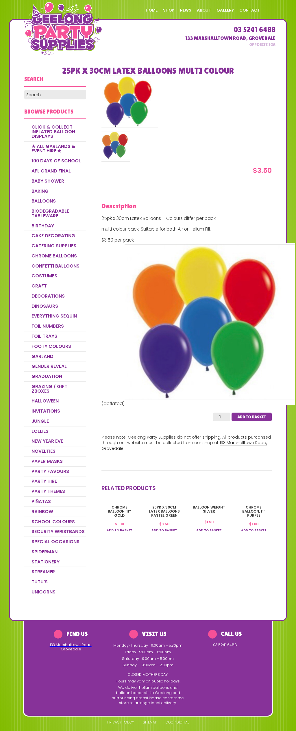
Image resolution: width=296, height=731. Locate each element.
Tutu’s (40, 581)
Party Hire (44, 481)
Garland (42, 356)
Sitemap (150, 722)
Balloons (44, 201)
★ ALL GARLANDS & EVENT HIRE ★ (53, 148)
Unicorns (44, 592)
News (185, 10)
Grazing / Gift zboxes (49, 388)
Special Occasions (55, 541)
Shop (168, 10)
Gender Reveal (49, 366)
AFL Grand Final (51, 171)
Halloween (45, 401)
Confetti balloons (55, 266)
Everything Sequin (54, 316)
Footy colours (51, 346)
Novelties (44, 451)
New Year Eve (47, 441)
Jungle (40, 421)
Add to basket (251, 417)
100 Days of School (56, 160)
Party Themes (48, 491)
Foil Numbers (48, 326)
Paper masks (47, 461)
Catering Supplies (54, 245)
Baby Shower (48, 181)
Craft (39, 286)
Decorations (48, 296)
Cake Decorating (53, 235)
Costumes (44, 275)
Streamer (43, 571)
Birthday (43, 225)
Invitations (46, 411)
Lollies (40, 431)
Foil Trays (44, 336)
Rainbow (42, 511)
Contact (249, 10)
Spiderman (45, 551)
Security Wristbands (58, 531)
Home (152, 10)
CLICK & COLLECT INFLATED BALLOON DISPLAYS (53, 132)
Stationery (46, 562)
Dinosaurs (45, 306)
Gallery (225, 10)
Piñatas (41, 501)
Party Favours (50, 471)
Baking (40, 191)
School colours (53, 521)
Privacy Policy (120, 722)
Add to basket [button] (119, 530)
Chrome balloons (54, 256)
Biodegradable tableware (50, 213)
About (204, 10)
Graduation (47, 376)
